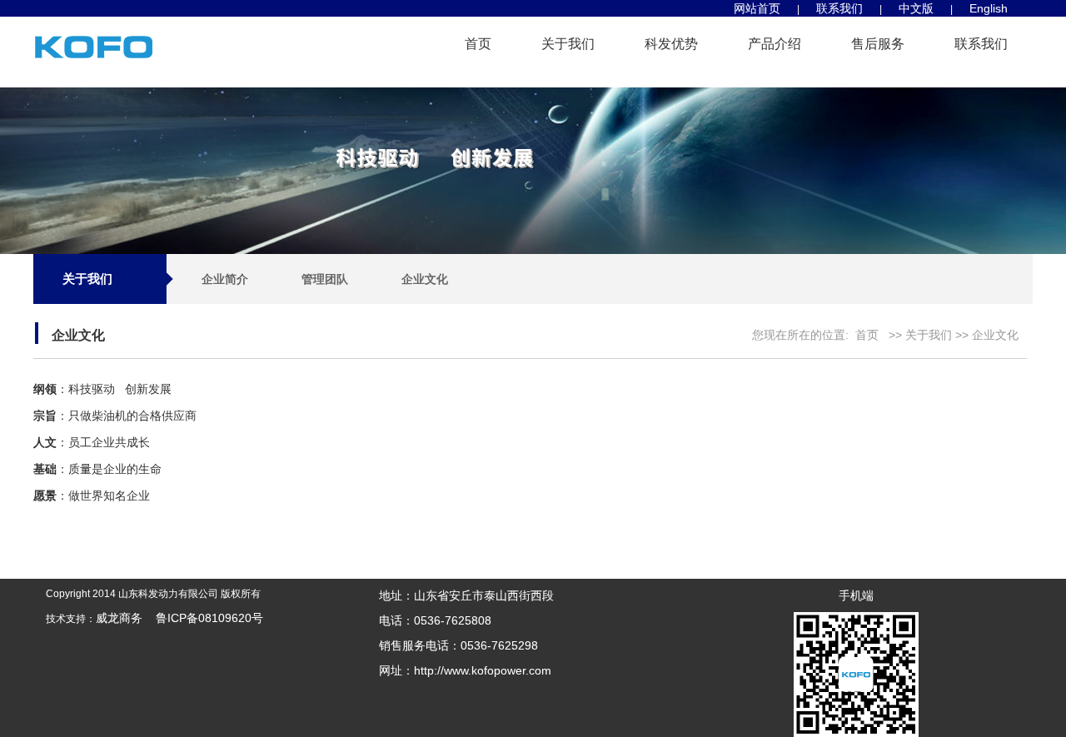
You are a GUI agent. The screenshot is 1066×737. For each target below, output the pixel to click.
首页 (478, 44)
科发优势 (671, 44)
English (988, 8)
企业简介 (225, 279)
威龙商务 (119, 618)
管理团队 (324, 279)
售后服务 (877, 44)
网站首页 (757, 8)
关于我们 (568, 44)
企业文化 (424, 279)
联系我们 (839, 8)
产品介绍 (774, 44)
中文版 (916, 8)
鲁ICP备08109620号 (202, 618)
